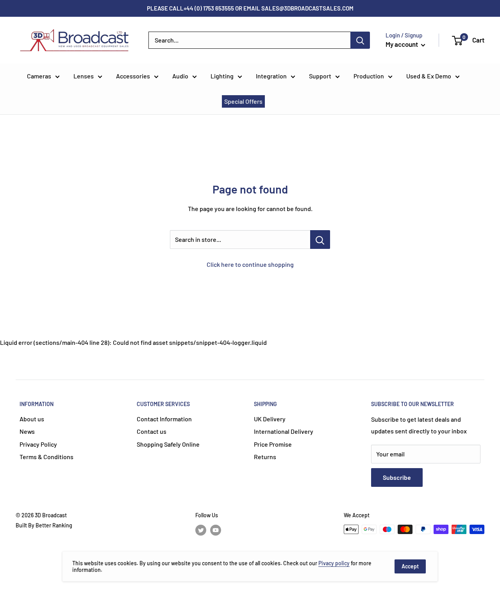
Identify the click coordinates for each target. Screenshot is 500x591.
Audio (180, 76)
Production (369, 76)
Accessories (133, 76)
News (27, 431)
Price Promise (273, 444)
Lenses (83, 76)
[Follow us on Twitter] (200, 530)
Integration (271, 76)
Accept (410, 566)
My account (402, 44)
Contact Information (164, 418)
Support (320, 76)
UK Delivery (270, 418)
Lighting (222, 76)
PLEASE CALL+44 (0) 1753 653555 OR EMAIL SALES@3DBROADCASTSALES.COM (250, 8)
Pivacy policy (334, 563)
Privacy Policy (38, 444)
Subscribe (397, 477)
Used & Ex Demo (428, 76)
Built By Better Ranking (44, 525)
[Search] (360, 40)
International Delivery (283, 431)
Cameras (39, 76)
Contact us (151, 431)
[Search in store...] (320, 239)
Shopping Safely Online (168, 444)
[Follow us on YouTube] (215, 530)
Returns (265, 456)
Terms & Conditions (46, 456)
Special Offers (243, 101)
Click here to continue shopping (250, 264)
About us (32, 418)
